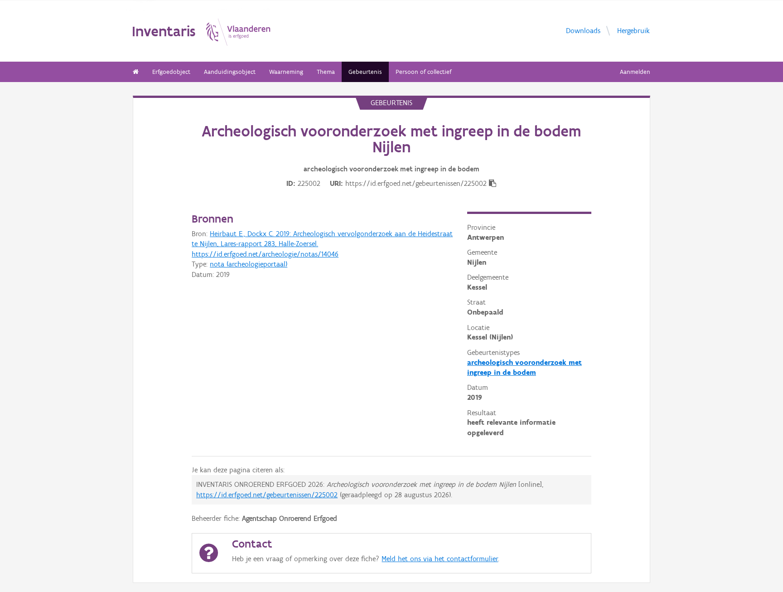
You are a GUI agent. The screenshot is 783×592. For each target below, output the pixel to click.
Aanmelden (635, 72)
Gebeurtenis (365, 72)
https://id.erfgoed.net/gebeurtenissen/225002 (267, 494)
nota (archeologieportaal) (248, 264)
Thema (326, 72)
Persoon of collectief (423, 72)
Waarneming (286, 72)
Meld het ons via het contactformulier (440, 558)
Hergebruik (633, 30)
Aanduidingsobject (230, 72)
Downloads (583, 30)
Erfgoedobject (171, 72)
